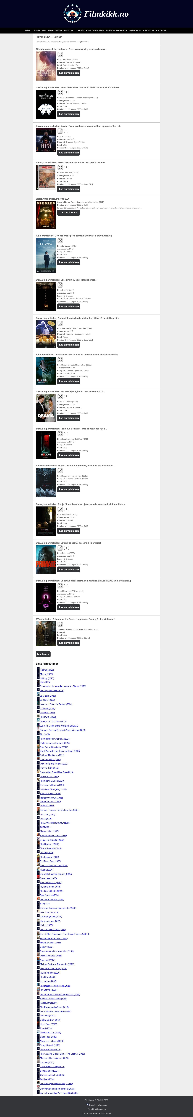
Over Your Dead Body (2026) (53, 968)
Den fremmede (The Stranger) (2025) (57, 1089)
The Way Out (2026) (49, 776)
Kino (88, 30)
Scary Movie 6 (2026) (50, 1045)
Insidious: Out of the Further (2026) (56, 704)
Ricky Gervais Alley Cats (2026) (55, 743)
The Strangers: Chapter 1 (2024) (55, 739)
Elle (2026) (45, 904)
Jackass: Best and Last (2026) (54, 865)
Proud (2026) (46, 1028)
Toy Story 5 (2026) (48, 990)
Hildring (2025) (47, 678)
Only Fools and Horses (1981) (54, 764)
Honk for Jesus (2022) (50, 921)
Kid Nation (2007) (48, 981)
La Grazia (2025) (48, 696)
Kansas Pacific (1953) (50, 793)
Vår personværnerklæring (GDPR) (96, 1113)
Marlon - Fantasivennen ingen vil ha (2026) (60, 994)
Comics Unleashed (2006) (52, 1075)
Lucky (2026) (46, 819)
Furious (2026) (47, 806)
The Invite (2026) (48, 717)
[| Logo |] (96, 24)
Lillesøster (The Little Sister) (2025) (56, 1083)
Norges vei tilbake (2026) (51, 1041)
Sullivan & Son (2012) (50, 1020)
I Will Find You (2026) (50, 973)
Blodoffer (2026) (47, 708)
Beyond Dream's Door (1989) (53, 999)
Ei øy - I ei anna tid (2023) (52, 840)
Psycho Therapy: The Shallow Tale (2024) (59, 810)
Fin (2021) (45, 734)
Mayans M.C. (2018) (49, 831)
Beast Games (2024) (49, 1071)
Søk (44, 30)
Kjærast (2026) (47, 670)
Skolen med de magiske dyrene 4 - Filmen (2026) (63, 686)
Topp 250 (80, 30)
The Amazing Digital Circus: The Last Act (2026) (62, 1054)
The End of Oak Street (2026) (53, 721)
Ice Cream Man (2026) (50, 759)
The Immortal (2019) (49, 857)
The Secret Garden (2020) (52, 781)
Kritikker (161, 30)
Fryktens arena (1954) (50, 887)
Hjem (28, 30)
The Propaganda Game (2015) (54, 1007)
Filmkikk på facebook (98, 1105)
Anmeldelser (55, 30)
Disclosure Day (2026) (50, 1033)
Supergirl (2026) (47, 960)
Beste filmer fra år (116, 30)
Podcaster (149, 30)
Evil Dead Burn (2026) (50, 861)
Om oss (36, 30)
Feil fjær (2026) (47, 1079)
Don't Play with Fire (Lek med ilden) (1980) (60, 751)
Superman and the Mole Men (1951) (57, 951)
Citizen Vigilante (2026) (51, 917)
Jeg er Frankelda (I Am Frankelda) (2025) (59, 1093)
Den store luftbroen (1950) (52, 785)
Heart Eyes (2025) (48, 1024)
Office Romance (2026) (51, 956)
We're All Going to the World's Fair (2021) (59, 726)
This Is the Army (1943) (50, 848)
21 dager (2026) (47, 700)
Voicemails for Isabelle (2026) (54, 938)
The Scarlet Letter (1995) (51, 891)
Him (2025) (45, 682)
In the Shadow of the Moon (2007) (55, 1011)
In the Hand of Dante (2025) (53, 929)
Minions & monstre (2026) (52, 899)
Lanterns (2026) (47, 713)
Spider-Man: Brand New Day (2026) (56, 772)
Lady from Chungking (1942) (53, 789)
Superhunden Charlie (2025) (53, 836)
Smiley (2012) (46, 947)
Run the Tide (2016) (49, 768)
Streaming (99, 30)
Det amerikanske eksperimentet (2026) (58, 908)
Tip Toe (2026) (46, 852)
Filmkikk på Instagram (96, 1109)
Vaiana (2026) (46, 870)
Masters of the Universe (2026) (54, 1058)
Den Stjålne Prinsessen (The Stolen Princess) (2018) (64, 934)
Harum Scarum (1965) (50, 801)
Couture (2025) (47, 1062)
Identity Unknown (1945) (51, 798)
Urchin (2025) (46, 925)
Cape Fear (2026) (48, 1037)
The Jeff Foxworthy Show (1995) (55, 823)
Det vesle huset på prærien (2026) (56, 874)
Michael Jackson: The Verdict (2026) (57, 964)
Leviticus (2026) (47, 814)
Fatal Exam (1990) (48, 1003)
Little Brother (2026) (49, 912)
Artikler (69, 30)
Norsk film (135, 30)
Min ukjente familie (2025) (52, 690)
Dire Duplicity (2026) (49, 895)
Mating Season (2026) (50, 943)
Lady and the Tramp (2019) (52, 1066)
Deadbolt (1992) (47, 1016)
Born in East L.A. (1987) (51, 882)
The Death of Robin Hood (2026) (55, 986)
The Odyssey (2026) (49, 844)
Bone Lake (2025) (48, 878)
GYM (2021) (45, 827)
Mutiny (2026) (46, 674)
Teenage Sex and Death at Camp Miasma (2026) (62, 730)
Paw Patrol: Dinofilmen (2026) (54, 747)
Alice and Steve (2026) (50, 1050)
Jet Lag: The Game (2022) (52, 755)
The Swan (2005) (48, 977)
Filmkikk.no (89, 1100)
